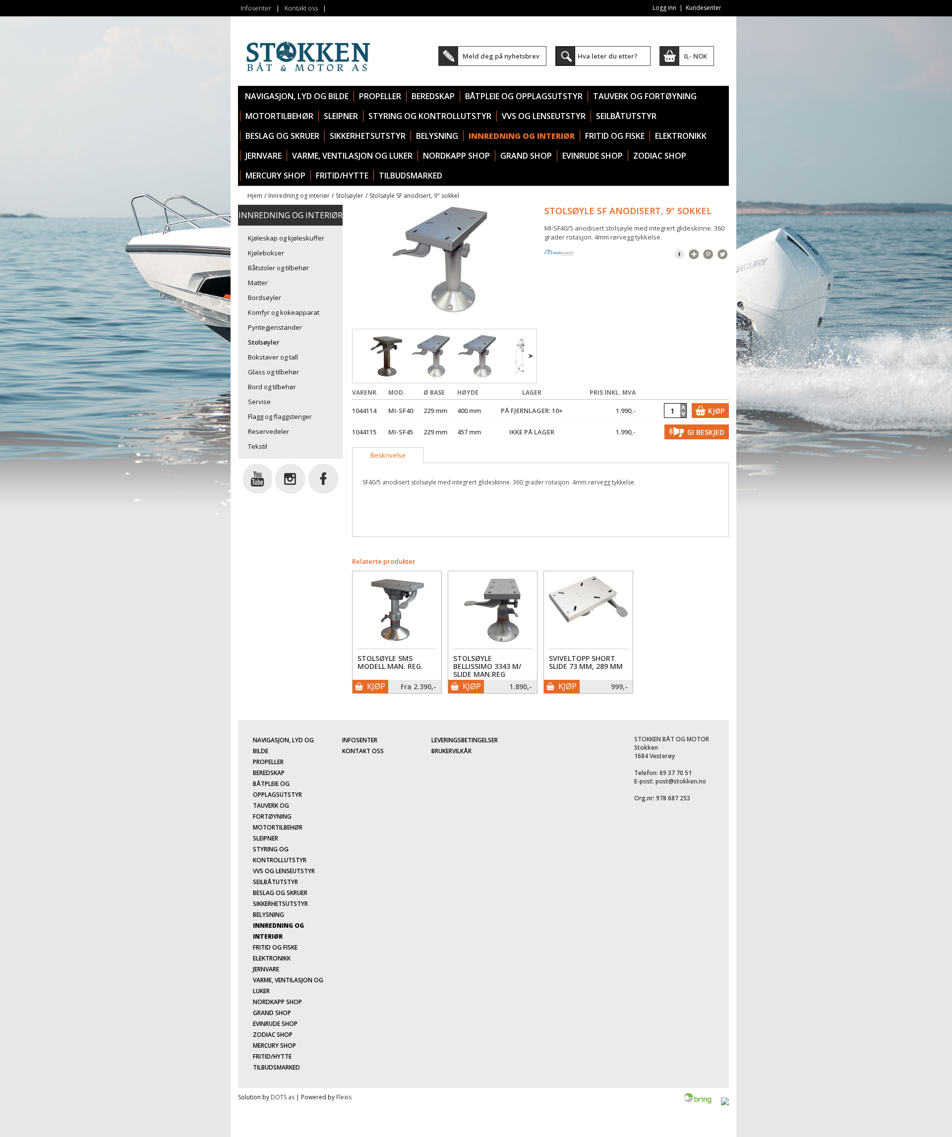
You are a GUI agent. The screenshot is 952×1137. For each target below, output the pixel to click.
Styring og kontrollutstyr (429, 116)
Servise (259, 401)
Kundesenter (703, 7)
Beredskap (433, 96)
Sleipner (341, 116)
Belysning (437, 135)
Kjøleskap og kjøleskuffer (286, 238)
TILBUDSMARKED (410, 175)
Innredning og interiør (522, 135)
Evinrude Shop (592, 155)
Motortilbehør (279, 116)
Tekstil (257, 446)
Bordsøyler (264, 297)
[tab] (387, 455)
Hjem (254, 195)
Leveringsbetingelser (464, 740)
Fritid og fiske (615, 135)
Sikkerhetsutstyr (368, 135)
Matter (258, 282)
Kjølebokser (266, 252)
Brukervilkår (451, 751)
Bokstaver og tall (273, 357)
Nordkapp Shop (456, 155)
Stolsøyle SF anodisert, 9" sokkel (414, 195)
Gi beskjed (705, 432)
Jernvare (263, 155)
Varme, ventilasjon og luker (352, 155)
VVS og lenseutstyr (544, 116)
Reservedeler (268, 431)
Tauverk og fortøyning (645, 96)
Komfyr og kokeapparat (283, 312)
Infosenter (255, 7)
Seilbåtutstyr (626, 116)
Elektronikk (681, 135)
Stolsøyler (349, 195)
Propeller (380, 96)
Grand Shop (526, 155)
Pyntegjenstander (275, 327)
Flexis (344, 1097)
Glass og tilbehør (273, 371)
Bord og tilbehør (272, 386)
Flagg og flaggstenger (280, 416)
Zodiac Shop (659, 155)
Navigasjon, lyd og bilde (297, 96)
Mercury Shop (275, 175)
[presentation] (387, 455)
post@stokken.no (680, 781)
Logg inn (664, 7)
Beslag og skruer (282, 135)
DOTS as (283, 1097)
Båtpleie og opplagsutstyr (524, 96)
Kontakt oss (301, 7)
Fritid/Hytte (342, 175)
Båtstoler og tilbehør (278, 267)
